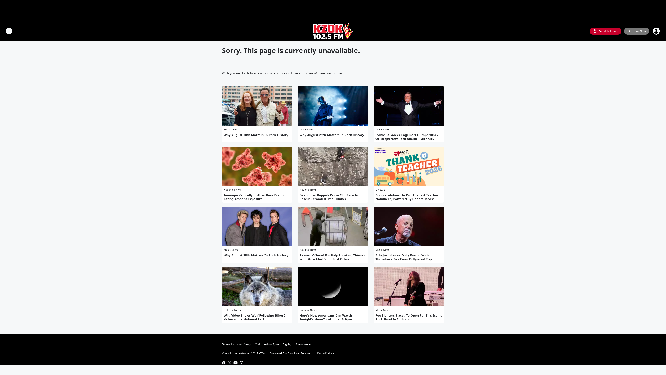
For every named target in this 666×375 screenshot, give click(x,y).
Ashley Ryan (271, 344)
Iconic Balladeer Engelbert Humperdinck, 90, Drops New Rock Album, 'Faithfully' (407, 137)
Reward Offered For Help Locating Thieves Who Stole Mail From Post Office (332, 257)
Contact (226, 353)
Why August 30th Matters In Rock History (256, 135)
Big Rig (287, 344)
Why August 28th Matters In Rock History (256, 255)
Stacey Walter (304, 344)
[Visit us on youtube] (235, 363)
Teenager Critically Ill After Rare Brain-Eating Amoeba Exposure (254, 197)
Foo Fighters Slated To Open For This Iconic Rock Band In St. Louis (408, 317)
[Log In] (656, 31)
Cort (257, 344)
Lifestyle (380, 189)
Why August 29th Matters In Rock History (332, 135)
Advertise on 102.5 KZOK (250, 353)
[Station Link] (333, 31)
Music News (231, 129)
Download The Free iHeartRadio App (291, 353)
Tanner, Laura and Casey (236, 344)
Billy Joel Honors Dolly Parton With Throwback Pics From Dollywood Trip (403, 257)
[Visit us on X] (230, 363)
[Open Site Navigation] (9, 31)
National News (232, 189)
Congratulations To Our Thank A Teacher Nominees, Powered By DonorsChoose (406, 197)
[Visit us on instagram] (241, 363)
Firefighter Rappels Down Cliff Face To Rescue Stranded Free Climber (329, 197)
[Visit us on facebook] (224, 363)
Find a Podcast (326, 353)
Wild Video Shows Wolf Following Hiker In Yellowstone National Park (256, 317)
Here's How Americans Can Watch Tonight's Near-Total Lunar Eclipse (326, 317)
